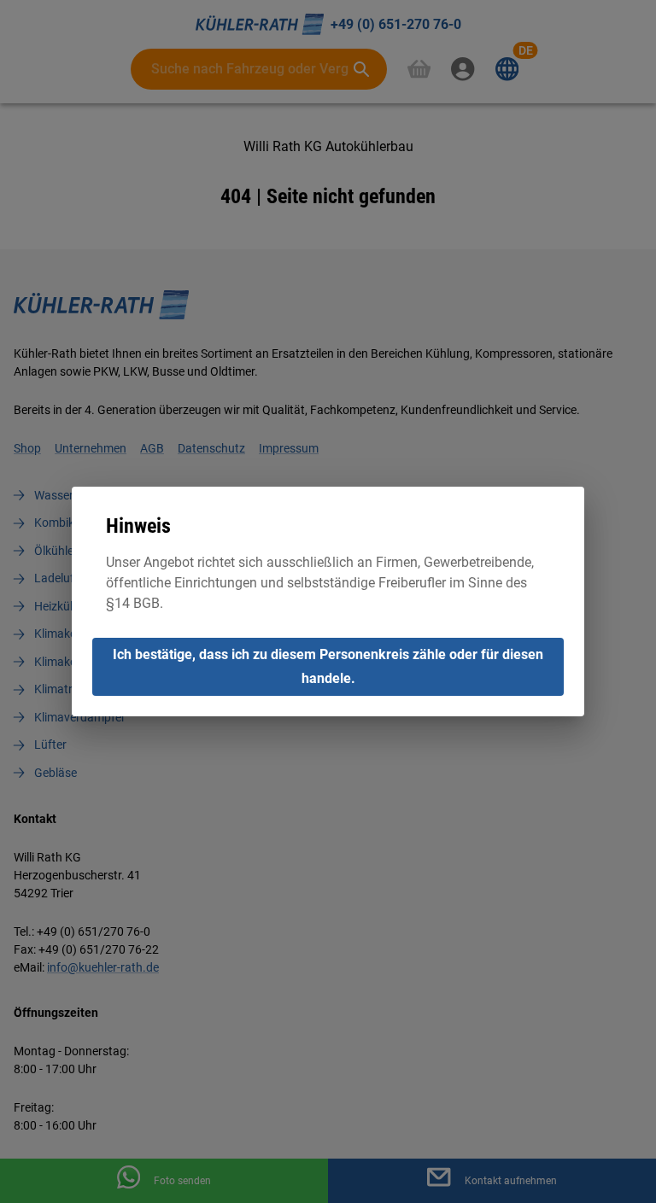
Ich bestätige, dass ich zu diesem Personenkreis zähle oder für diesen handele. (328, 666)
